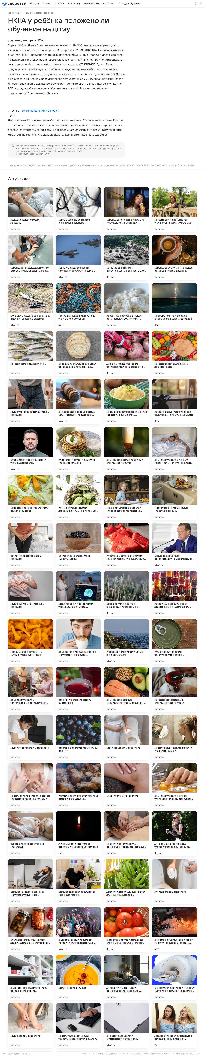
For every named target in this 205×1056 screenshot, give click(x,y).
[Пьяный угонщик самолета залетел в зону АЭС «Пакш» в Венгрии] (78, 257)
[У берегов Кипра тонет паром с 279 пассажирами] (126, 641)
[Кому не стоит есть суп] (78, 977)
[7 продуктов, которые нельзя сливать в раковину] (174, 497)
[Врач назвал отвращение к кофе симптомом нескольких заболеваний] (78, 641)
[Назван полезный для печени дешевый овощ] (174, 353)
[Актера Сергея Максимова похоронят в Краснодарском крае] (78, 833)
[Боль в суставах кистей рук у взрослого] (30, 593)
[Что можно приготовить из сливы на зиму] (78, 737)
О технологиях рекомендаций (156, 1054)
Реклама (25, 1054)
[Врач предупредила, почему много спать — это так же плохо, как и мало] (174, 449)
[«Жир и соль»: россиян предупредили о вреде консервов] (174, 641)
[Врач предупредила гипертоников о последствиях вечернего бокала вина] (30, 689)
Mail (5, 1054)
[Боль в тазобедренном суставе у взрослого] (30, 401)
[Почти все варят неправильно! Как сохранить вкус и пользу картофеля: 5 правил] (126, 401)
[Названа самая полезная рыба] (30, 353)
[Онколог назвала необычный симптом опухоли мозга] (30, 881)
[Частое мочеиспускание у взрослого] (30, 545)
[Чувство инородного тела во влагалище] (30, 833)
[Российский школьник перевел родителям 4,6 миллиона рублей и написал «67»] (174, 401)
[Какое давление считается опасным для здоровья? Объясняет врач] (78, 209)
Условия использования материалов (109, 1054)
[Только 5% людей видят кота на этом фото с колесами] (78, 305)
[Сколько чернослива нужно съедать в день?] (78, 545)
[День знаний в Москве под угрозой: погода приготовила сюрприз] (174, 833)
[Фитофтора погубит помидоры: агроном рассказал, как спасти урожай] (126, 929)
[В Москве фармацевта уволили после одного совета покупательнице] (30, 977)
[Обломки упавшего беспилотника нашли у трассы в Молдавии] (30, 305)
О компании (14, 1054)
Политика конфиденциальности (186, 1054)
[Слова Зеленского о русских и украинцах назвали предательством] (30, 449)
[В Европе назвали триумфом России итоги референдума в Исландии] (78, 929)
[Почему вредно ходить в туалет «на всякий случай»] (174, 737)
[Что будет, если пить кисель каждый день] (78, 689)
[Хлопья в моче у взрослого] (174, 881)
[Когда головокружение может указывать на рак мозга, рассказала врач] (78, 593)
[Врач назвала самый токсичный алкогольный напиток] (126, 449)
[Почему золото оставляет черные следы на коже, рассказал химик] (30, 785)
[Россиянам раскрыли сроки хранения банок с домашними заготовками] (174, 593)
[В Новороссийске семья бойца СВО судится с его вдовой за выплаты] (78, 401)
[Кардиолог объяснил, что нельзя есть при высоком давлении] (174, 257)
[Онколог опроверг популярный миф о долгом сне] (78, 881)
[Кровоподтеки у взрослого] (126, 785)
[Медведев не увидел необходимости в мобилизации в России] (174, 545)
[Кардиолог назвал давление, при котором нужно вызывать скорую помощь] (30, 257)
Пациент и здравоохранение (39, 13)
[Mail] (4, 3)
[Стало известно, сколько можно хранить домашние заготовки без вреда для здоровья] (30, 929)
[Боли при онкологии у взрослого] (30, 737)
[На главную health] (16, 3)
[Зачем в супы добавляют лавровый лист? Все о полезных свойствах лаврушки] (78, 497)
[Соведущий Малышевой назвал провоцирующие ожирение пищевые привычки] (78, 353)
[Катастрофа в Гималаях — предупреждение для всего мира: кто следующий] (126, 257)
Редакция (86, 1054)
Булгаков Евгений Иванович (40, 110)
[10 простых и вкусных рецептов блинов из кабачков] (78, 449)
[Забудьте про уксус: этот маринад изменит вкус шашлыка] (78, 785)
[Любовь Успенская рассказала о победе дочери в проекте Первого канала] (174, 1025)
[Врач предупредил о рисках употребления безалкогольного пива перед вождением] (174, 785)
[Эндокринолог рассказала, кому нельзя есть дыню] (30, 497)
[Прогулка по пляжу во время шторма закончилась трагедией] (174, 305)
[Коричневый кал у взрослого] (126, 737)
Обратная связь (134, 1054)
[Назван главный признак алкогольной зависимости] (174, 689)
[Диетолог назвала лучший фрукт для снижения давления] (126, 881)
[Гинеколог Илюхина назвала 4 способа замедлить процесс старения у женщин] (126, 497)
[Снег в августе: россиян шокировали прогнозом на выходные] (126, 593)
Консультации (14, 13)
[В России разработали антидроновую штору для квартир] (126, 1025)
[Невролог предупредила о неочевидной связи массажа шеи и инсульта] (126, 833)
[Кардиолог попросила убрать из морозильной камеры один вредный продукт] (126, 209)
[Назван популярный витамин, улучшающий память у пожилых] (174, 209)
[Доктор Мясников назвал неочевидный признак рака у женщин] (126, 977)
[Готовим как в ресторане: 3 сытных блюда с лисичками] (30, 641)
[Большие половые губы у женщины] (30, 209)
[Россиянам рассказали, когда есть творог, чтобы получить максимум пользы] (126, 305)
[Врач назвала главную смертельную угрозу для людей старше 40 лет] (126, 689)
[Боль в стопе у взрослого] (30, 1025)
